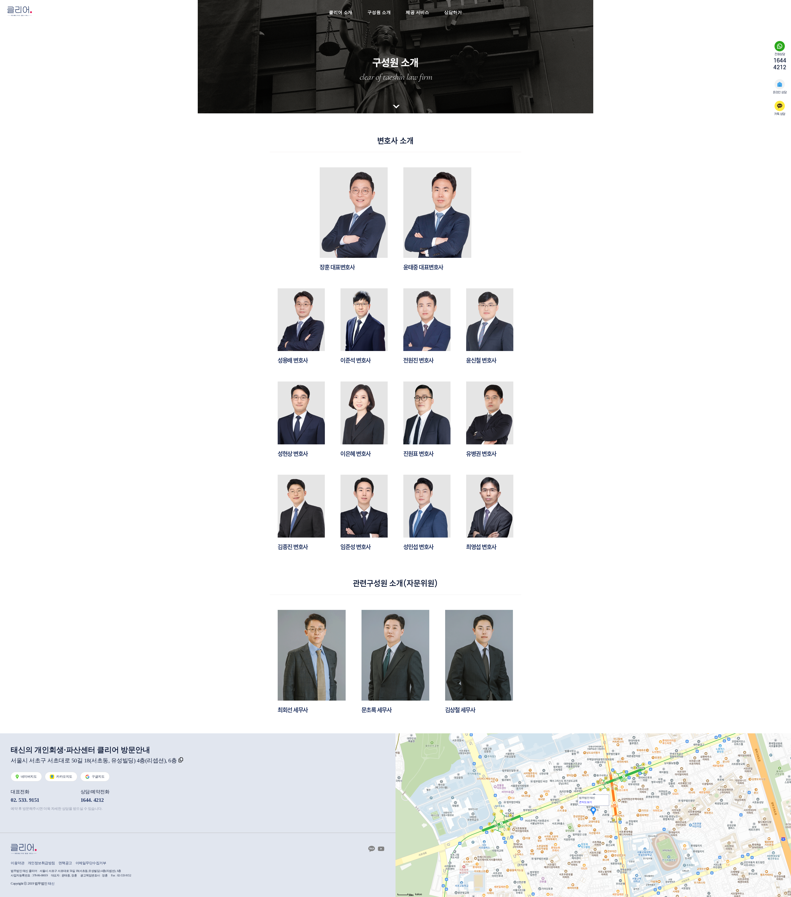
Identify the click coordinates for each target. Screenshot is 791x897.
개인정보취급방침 (41, 863)
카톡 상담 (779, 113)
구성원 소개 (379, 12)
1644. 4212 (92, 800)
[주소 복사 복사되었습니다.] (181, 760)
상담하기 (453, 12)
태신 (51, 883)
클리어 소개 (340, 12)
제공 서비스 (417, 12)
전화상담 (779, 62)
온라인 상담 (779, 92)
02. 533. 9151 (25, 800)
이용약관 (17, 863)
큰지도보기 (585, 802)
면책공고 (65, 863)
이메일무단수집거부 (91, 863)
